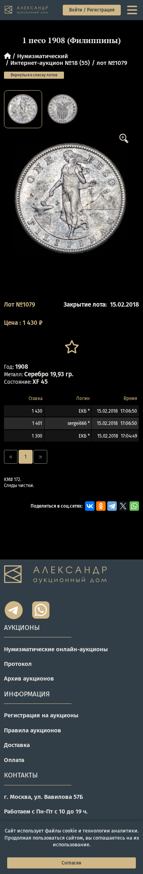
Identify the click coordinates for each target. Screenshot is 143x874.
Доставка (17, 745)
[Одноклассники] (101, 506)
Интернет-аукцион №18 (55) (50, 62)
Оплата (14, 760)
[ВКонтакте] (90, 506)
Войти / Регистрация (91, 10)
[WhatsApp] (134, 506)
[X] (123, 506)
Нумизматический (42, 56)
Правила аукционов (32, 730)
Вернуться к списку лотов (34, 75)
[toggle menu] (133, 10)
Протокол (18, 663)
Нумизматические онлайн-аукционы (56, 649)
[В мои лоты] (71, 347)
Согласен (71, 863)
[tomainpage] (26, 10)
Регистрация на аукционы (41, 715)
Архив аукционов (29, 678)
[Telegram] (112, 506)
